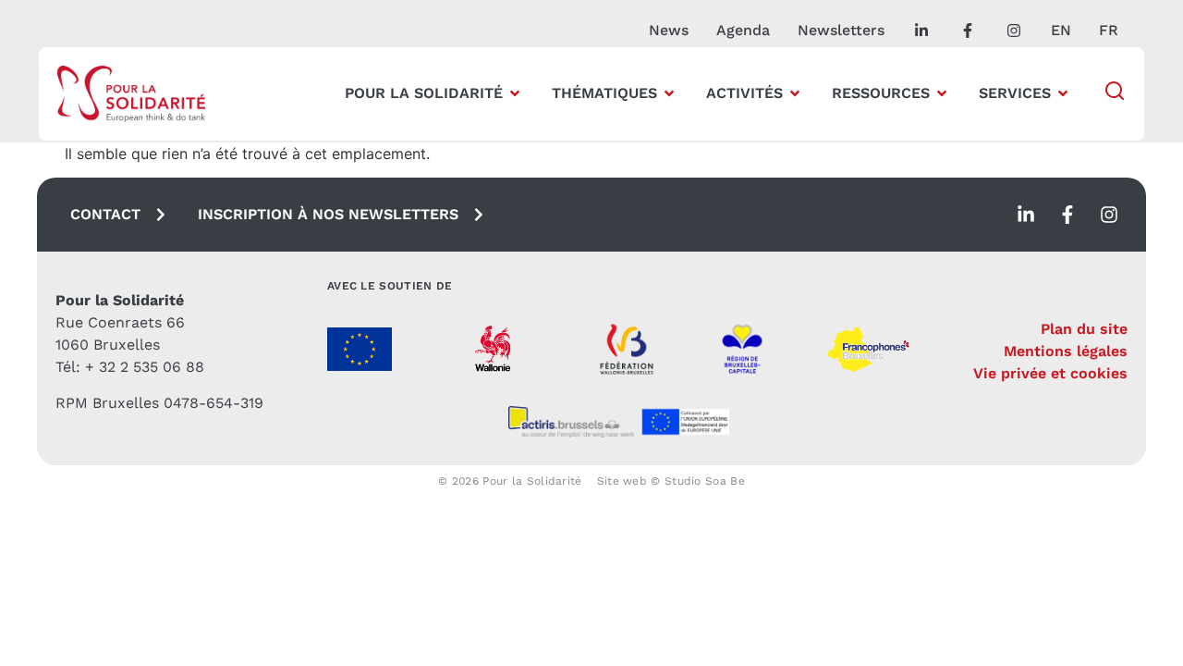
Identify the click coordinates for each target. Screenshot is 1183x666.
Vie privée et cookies (1050, 373)
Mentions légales (1066, 351)
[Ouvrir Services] (1062, 93)
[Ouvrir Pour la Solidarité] (514, 93)
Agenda (743, 30)
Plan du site (1084, 329)
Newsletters (841, 30)
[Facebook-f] (1067, 214)
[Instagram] (1109, 214)
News (669, 30)
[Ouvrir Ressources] (941, 93)
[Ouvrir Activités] (794, 93)
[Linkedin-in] (1025, 214)
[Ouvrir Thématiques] (669, 93)
